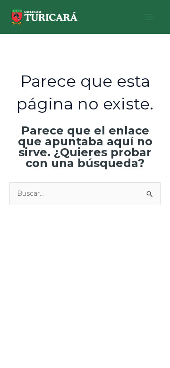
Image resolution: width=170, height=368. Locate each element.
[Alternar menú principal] (149, 17)
